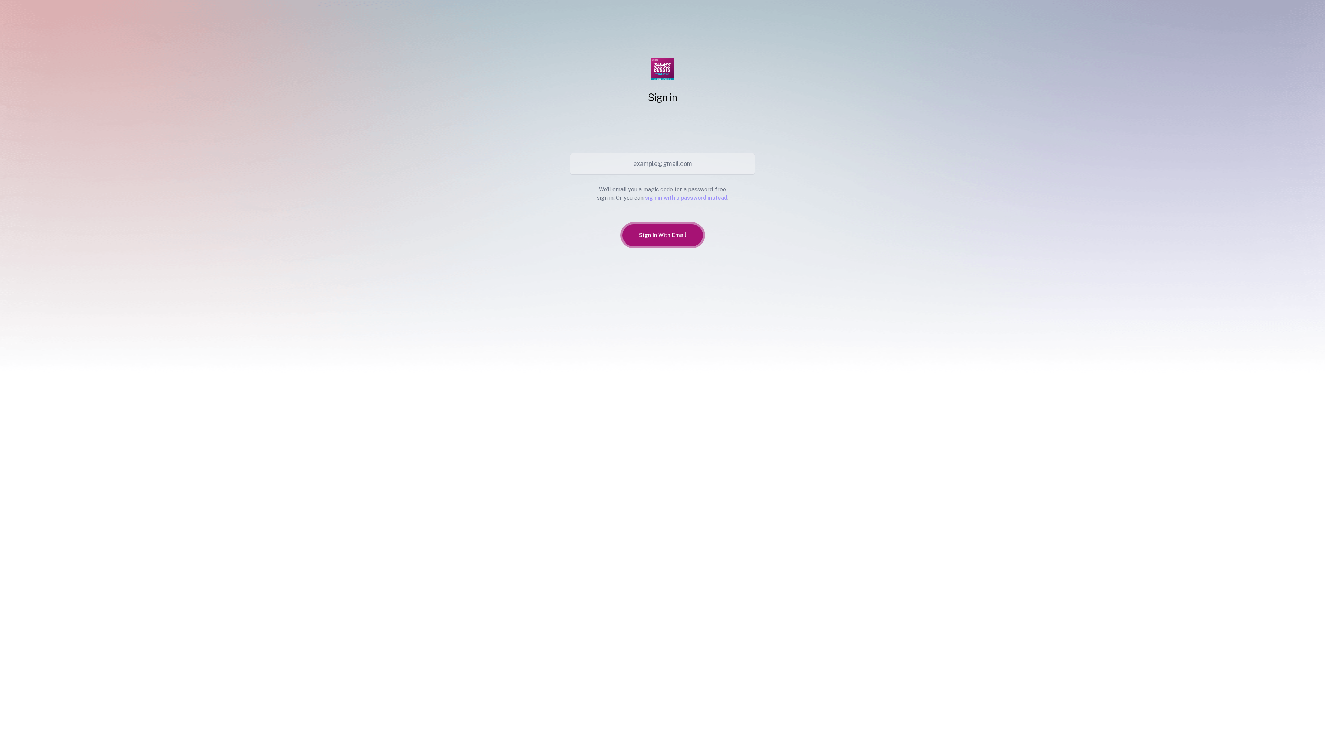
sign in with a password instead (686, 198)
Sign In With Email (662, 235)
